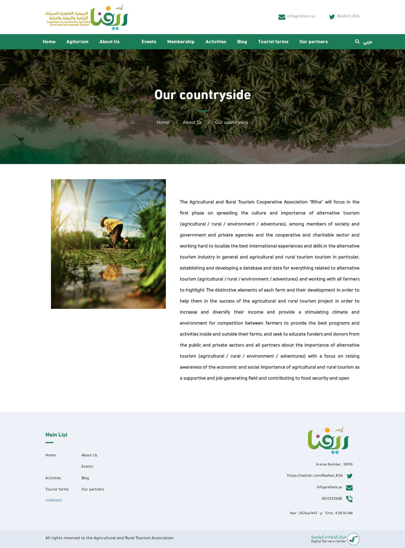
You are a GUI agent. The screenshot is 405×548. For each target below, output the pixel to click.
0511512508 (332, 499)
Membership (181, 41)
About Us (109, 41)
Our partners (313, 41)
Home (49, 41)
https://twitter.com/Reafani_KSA (314, 476)
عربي (367, 41)
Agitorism (77, 41)
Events (149, 41)
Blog (242, 41)
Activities (216, 41)
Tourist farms (273, 41)
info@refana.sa (301, 17)
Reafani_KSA (348, 17)
